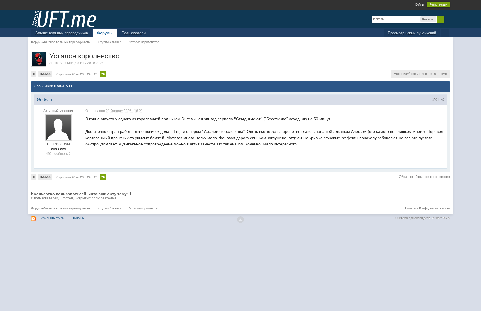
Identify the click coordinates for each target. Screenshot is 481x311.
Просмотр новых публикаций (412, 33)
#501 (435, 100)
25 (95, 74)
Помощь (78, 218)
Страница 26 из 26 (70, 74)
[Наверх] (240, 219)
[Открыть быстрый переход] (445, 33)
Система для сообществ (412, 218)
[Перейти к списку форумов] (63, 18)
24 (88, 74)
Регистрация (438, 4)
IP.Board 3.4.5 (440, 218)
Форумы (104, 33)
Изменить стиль (52, 218)
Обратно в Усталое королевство (424, 177)
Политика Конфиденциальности (427, 208)
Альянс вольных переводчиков (61, 33)
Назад (45, 73)
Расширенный (447, 19)
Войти (419, 4)
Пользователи (134, 33)
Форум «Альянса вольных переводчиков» (60, 208)
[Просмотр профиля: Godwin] (58, 127)
